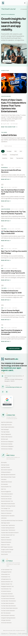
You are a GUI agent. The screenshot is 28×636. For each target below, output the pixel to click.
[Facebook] (2, 391)
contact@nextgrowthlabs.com (13, 387)
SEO (15, 151)
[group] (14, 100)
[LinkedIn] (6, 391)
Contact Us (4, 633)
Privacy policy (12, 633)
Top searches (19, 158)
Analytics (4, 158)
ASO (21, 151)
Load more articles (14, 348)
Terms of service (22, 633)
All (3, 151)
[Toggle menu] (24, 3)
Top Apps (9, 151)
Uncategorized (14, 154)
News (11, 158)
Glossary (4, 154)
